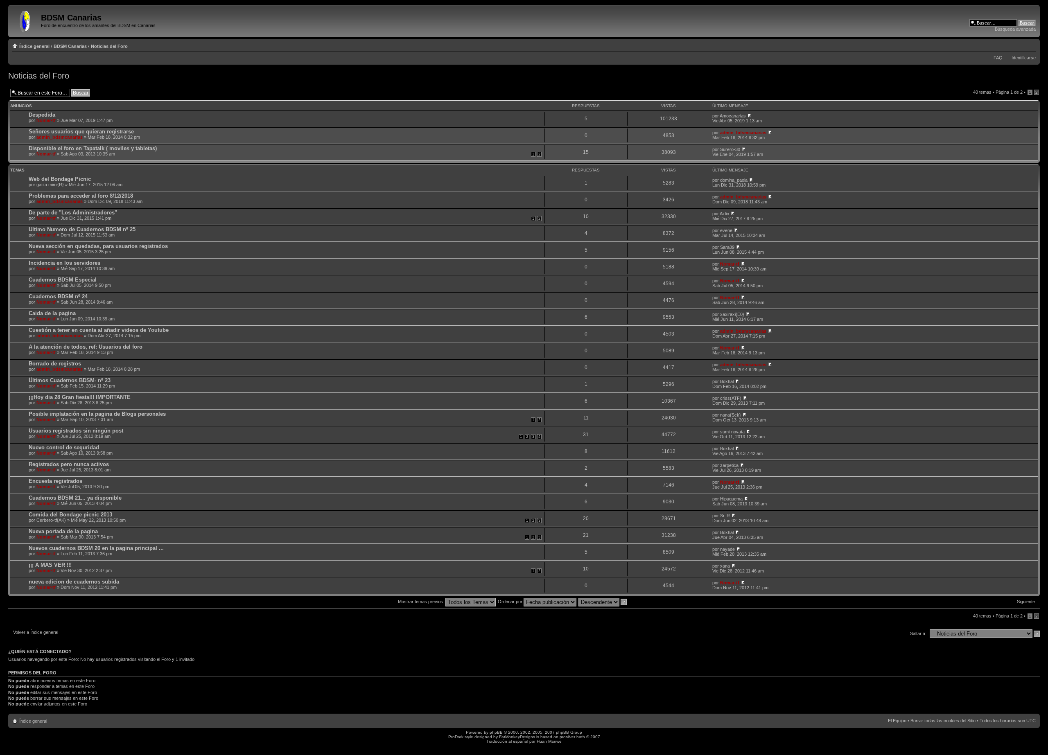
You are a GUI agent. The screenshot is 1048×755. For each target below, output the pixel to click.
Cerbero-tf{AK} (51, 520)
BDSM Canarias (70, 46)
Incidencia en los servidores (64, 263)
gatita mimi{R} (50, 184)
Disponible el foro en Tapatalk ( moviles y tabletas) (93, 148)
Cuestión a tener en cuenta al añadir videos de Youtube (99, 330)
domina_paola (734, 180)
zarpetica (729, 465)
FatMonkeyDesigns (517, 737)
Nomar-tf (46, 120)
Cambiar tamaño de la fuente (1030, 44)
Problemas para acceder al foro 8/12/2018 (81, 196)
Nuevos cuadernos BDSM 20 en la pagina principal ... (96, 548)
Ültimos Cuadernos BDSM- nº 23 (70, 380)
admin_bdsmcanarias (59, 137)
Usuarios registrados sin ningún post (76, 431)
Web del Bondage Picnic (60, 179)
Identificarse (1024, 57)
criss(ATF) (730, 398)
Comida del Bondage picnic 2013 (70, 515)
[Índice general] (25, 20)
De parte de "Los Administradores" (73, 213)
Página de (1009, 92)
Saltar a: (918, 633)
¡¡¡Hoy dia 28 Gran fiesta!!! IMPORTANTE (80, 397)
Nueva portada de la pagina (63, 531)
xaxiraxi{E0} (732, 314)
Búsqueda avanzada (1015, 29)
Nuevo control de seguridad (64, 447)
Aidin (724, 213)
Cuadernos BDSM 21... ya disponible (75, 498)
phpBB (496, 732)
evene (726, 230)
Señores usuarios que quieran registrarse (81, 131)
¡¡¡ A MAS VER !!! (50, 565)
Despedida (42, 115)
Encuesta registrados (55, 481)
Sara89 (727, 247)
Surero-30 (730, 149)
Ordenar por (511, 601)
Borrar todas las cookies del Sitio (943, 720)
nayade (727, 549)
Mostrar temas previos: (421, 601)
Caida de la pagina (52, 313)
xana (725, 565)
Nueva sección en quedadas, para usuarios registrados (98, 246)
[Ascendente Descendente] (603, 601)
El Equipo (897, 720)
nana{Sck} (730, 414)
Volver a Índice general (35, 632)
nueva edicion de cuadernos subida (74, 582)
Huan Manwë (549, 741)
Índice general (34, 46)
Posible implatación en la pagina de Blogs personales (97, 414)
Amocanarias (733, 115)
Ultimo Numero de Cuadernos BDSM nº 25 (82, 229)
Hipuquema (731, 498)
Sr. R (725, 515)
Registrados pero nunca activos (69, 464)
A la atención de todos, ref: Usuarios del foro (85, 347)
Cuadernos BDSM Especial (63, 280)
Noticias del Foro (109, 46)
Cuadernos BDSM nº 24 (58, 296)
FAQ (998, 57)
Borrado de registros (55, 364)
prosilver (567, 737)
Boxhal (727, 381)
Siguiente (1026, 601)
